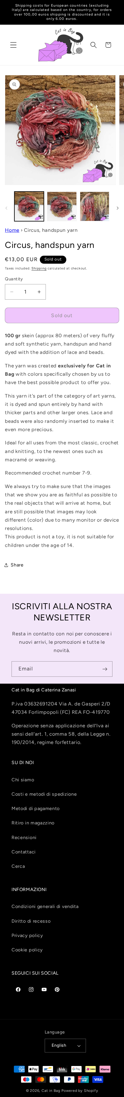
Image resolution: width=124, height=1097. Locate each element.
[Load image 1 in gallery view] (29, 206)
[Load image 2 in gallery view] (61, 206)
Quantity (14, 279)
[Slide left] (6, 208)
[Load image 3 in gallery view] (94, 206)
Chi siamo (23, 779)
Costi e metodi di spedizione (44, 794)
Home (12, 230)
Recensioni (24, 837)
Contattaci (24, 852)
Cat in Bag (51, 1090)
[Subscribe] (104, 669)
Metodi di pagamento (36, 808)
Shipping (38, 268)
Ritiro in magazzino (33, 823)
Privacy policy (27, 935)
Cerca (18, 866)
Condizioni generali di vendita (45, 906)
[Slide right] (117, 208)
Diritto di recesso (31, 921)
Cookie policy (27, 950)
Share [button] (17, 565)
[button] (13, 45)
